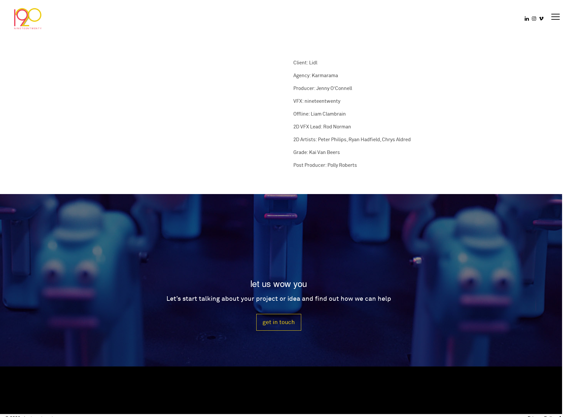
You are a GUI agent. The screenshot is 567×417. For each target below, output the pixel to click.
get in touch (278, 322)
